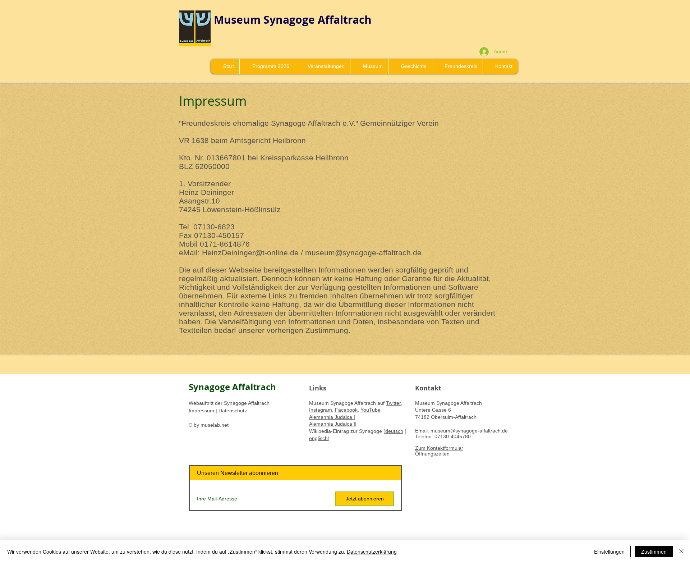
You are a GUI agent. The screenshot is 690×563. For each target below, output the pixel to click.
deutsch (394, 431)
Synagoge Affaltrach (232, 387)
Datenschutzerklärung (372, 551)
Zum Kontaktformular (439, 448)
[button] (369, 66)
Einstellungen (609, 551)
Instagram (320, 410)
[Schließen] (681, 551)
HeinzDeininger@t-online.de (250, 252)
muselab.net (215, 425)
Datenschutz (232, 410)
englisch (318, 438)
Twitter (393, 403)
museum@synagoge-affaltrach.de (363, 252)
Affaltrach (345, 19)
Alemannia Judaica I (332, 417)
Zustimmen (654, 551)
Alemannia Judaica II (332, 424)
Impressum (202, 410)
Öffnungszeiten (432, 454)
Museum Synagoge (266, 19)
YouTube (370, 410)
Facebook (346, 410)
